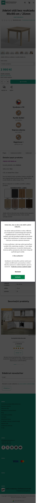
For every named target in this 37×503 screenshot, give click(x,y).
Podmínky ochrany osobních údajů (21, 267)
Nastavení (18, 271)
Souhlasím (18, 277)
